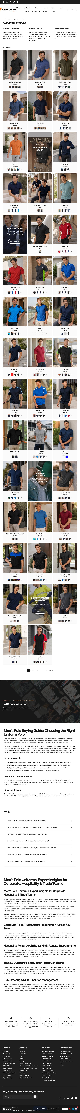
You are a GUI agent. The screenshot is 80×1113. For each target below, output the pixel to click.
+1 (21, 292)
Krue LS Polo (65, 164)
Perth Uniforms (46, 1061)
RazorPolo (65, 246)
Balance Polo (15, 493)
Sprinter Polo (40, 369)
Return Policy (6, 1066)
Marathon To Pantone (26, 1078)
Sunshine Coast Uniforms (49, 1073)
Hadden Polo (40, 451)
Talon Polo (65, 369)
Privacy (22, 1061)
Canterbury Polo (65, 575)
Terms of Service (24, 1070)
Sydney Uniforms (47, 1053)
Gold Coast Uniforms (48, 1070)
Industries (22, 1073)
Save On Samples (8, 1070)
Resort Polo (65, 534)
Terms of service (28, 1110)
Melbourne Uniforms (48, 1051)
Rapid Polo (14, 328)
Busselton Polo (40, 82)
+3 (71, 210)
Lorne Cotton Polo (40, 205)
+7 (46, 415)
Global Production (65, 1058)
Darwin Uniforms (47, 1078)
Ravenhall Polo (65, 493)
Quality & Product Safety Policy (28, 1068)
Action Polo (65, 410)
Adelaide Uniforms (47, 1058)
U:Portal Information (65, 1051)
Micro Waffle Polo (14, 657)
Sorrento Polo (40, 123)
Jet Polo (65, 616)
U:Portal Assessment (66, 1053)
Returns (62, 1066)
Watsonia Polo (14, 205)
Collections (9, 19)
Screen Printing (7, 1058)
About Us (22, 1051)
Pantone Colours (24, 1075)
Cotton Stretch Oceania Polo (15, 534)
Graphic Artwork (7, 1061)
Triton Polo (14, 410)
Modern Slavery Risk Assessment (29, 1066)
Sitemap (22, 1058)
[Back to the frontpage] (3, 19)
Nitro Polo (40, 657)
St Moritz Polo (14, 123)
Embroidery (6, 1051)
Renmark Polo (40, 287)
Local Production (65, 1056)
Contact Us (23, 1053)
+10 (71, 251)
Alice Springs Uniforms (48, 1080)
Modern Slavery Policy (26, 1063)
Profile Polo (40, 534)
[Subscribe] (35, 1096)
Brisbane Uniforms (47, 1066)
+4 (71, 87)
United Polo (40, 410)
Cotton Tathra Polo (15, 82)
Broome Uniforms (47, 1063)
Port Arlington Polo (65, 82)
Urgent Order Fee (8, 1078)
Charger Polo (15, 575)
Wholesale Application (9, 1073)
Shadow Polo (65, 328)
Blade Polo (40, 575)
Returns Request (7, 1068)
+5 (46, 292)
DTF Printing (6, 1053)
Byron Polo (65, 123)
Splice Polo (14, 369)
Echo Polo (65, 451)
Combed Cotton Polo (14, 616)
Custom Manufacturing (9, 1063)
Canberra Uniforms (47, 1056)
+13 (21, 128)
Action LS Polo (14, 451)
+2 (21, 210)
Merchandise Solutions (66, 1061)
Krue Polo (15, 164)
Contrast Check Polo (40, 246)
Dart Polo (40, 328)
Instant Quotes (7, 1075)
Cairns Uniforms (46, 1068)
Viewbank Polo (15, 287)
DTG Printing (6, 1056)
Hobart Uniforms (46, 1075)
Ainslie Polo (65, 205)
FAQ (21, 1056)
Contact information (20, 1110)
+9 (21, 374)
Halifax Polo (65, 287)
